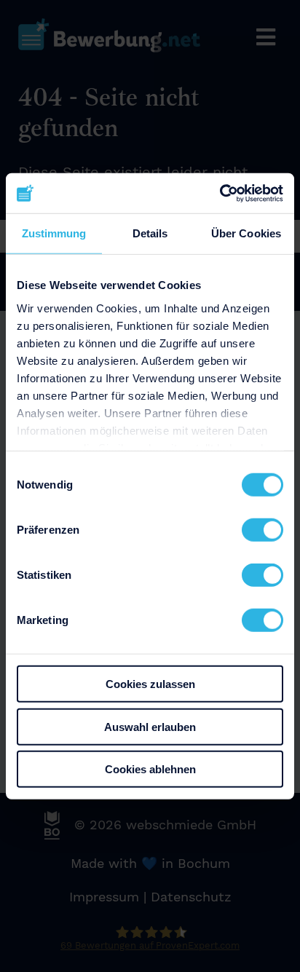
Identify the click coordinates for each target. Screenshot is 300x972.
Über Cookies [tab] (246, 233)
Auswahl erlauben (150, 726)
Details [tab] (150, 233)
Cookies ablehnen (150, 769)
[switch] (262, 530)
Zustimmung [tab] (54, 233)
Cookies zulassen (150, 684)
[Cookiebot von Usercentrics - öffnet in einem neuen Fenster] (219, 192)
